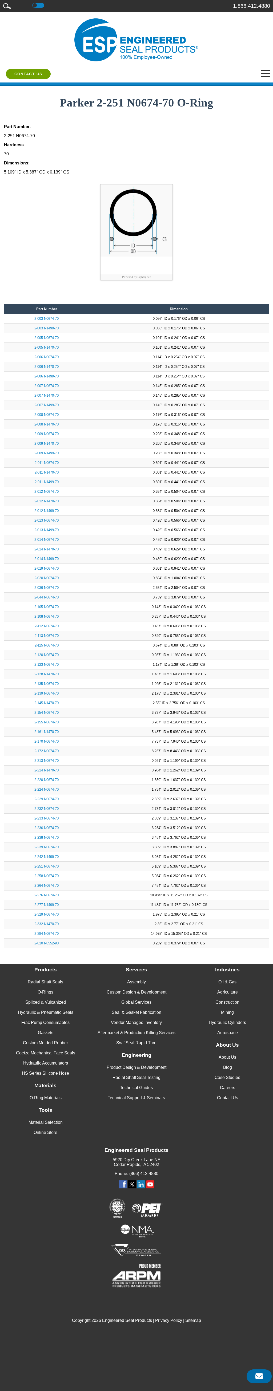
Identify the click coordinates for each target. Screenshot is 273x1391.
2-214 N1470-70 (46, 770)
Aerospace (227, 1032)
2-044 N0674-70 (46, 597)
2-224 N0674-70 (46, 789)
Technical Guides (136, 1087)
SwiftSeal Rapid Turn (136, 1043)
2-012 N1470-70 (46, 501)
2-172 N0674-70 (46, 751)
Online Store (45, 1132)
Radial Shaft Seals (45, 982)
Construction (227, 1002)
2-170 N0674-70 (46, 741)
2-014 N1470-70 (46, 549)
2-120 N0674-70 (46, 655)
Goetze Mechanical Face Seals (45, 1053)
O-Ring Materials (46, 1098)
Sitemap (193, 1320)
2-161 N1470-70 (46, 732)
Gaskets (45, 1032)
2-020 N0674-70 (46, 578)
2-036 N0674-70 (46, 588)
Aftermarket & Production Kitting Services (136, 1032)
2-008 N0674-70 (46, 415)
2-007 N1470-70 (46, 395)
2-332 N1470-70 (46, 924)
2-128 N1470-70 (46, 674)
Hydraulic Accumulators (45, 1063)
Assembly (136, 982)
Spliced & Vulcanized (45, 1002)
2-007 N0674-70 (46, 386)
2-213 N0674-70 (46, 761)
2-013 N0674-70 (46, 520)
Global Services (136, 1002)
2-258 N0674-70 (46, 876)
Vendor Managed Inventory (136, 1022)
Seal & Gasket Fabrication (136, 1012)
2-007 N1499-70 (46, 405)
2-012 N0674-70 (46, 492)
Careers (227, 1087)
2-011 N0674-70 (47, 463)
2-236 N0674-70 (46, 828)
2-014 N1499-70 (46, 559)
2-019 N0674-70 (46, 568)
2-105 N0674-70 (46, 607)
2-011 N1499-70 (47, 482)
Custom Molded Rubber (45, 1043)
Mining (227, 1012)
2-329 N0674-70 (46, 914)
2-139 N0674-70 (46, 693)
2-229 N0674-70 (46, 799)
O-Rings (45, 992)
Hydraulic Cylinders (227, 1022)
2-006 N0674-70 (46, 357)
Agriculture (227, 992)
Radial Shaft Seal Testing (136, 1077)
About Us (227, 1057)
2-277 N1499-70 (46, 905)
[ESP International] (136, 40)
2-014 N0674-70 (46, 540)
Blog (227, 1067)
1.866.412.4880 (251, 6)
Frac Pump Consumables (45, 1022)
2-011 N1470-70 (47, 472)
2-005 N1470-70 (46, 347)
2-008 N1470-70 (46, 424)
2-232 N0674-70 (46, 809)
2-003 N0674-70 (46, 319)
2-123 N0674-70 (46, 665)
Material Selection (46, 1122)
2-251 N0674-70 (46, 866)
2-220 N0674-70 (46, 780)
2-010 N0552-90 (46, 943)
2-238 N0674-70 (46, 838)
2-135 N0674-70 (46, 684)
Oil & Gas (227, 982)
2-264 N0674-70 (46, 886)
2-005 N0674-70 (46, 338)
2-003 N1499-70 (46, 328)
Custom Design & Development (136, 992)
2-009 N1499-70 (46, 453)
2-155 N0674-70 (46, 722)
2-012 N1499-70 (46, 511)
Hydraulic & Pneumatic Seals (45, 1012)
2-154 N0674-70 (46, 713)
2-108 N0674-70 (46, 616)
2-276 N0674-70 (46, 895)
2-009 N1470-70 (46, 444)
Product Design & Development (136, 1067)
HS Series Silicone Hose (45, 1073)
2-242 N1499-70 (46, 857)
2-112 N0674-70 (47, 626)
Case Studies (227, 1077)
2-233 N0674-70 (46, 818)
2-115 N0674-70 (47, 645)
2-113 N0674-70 (47, 636)
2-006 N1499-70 (46, 376)
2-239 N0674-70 (46, 847)
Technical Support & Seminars (136, 1098)
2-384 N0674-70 (46, 934)
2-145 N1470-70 (46, 703)
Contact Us (28, 74)
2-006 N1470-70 (46, 367)
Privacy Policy (168, 1320)
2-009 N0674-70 (46, 434)
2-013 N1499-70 (46, 530)
